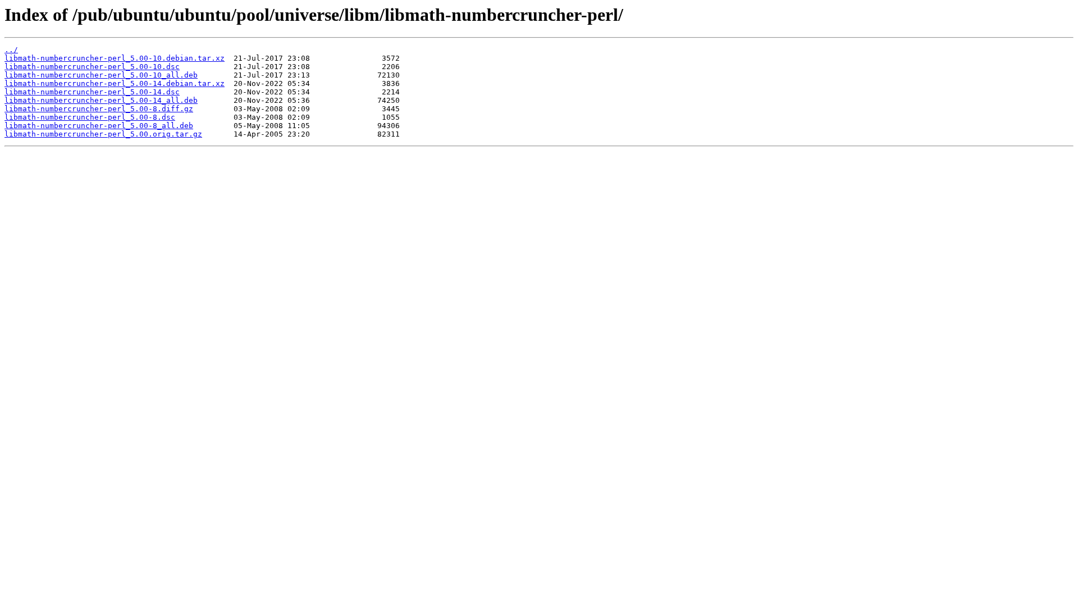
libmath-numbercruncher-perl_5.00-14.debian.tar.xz (114, 83)
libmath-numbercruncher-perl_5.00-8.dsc (89, 117)
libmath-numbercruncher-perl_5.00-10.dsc (92, 66)
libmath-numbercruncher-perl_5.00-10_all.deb (101, 75)
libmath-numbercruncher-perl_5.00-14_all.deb (101, 100)
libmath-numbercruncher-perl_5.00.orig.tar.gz (103, 134)
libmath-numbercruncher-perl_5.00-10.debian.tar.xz (114, 58)
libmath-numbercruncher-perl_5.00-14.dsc (92, 92)
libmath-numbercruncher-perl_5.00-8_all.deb (98, 125)
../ (11, 50)
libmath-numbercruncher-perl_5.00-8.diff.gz (98, 109)
